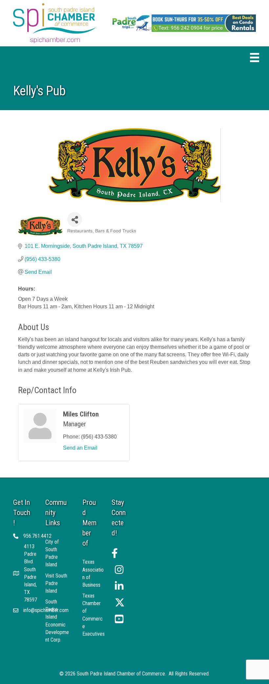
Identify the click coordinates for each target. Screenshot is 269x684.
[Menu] (254, 57)
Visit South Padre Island (56, 583)
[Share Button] (74, 219)
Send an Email (80, 448)
